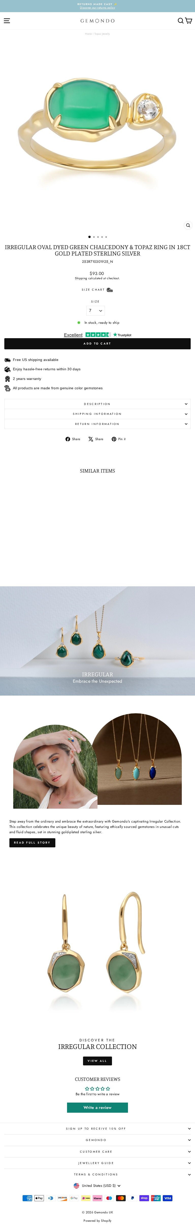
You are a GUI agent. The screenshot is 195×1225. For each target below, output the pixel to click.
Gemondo (96, 1140)
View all (97, 1061)
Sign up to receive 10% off (96, 1129)
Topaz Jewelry (102, 34)
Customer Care (96, 1152)
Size (95, 301)
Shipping (81, 278)
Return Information (97, 424)
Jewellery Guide (96, 1163)
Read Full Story (32, 843)
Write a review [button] (98, 1107)
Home (88, 34)
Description (97, 404)
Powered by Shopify (97, 1220)
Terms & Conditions (96, 1174)
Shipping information (97, 414)
